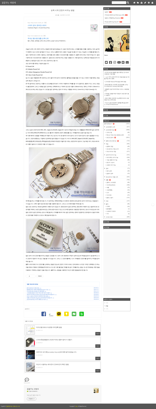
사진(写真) (118, 190)
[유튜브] (119, 62)
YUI (118, 213)
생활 (58, 15)
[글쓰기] (145, 2)
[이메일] (127, 62)
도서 (118, 192)
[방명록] (141, 2)
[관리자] (149, 2)
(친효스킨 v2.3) (16, 406)
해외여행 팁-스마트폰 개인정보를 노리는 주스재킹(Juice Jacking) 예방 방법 (116, 85)
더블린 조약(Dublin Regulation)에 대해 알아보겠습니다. (39, 298)
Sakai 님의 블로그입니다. (34, 395)
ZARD (118, 206)
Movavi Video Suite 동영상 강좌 (118, 135)
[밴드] (81, 314)
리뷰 (117, 201)
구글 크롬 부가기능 (118, 160)
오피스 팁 (118, 132)
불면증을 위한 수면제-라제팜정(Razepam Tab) (37, 289)
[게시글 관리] (33, 276)
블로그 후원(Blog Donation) (114, 18)
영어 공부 (118, 171)
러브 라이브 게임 (118, 151)
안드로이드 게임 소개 (118, 149)
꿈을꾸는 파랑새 (9, 2)
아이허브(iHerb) (118, 185)
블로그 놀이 (118, 197)
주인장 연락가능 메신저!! (113, 22)
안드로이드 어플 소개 (117, 177)
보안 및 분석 (118, 137)
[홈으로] (134, 2)
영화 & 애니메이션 (117, 141)
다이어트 (118, 195)
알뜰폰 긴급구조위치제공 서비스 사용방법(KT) (116, 90)
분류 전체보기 (117, 123)
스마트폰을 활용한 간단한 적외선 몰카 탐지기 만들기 (38, 293)
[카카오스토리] (66, 314)
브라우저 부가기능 (117, 155)
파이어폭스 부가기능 (118, 157)
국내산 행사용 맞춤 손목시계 (38, 38)
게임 (117, 144)
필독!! (108, 12)
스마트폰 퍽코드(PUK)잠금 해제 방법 (115, 81)
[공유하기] (31, 276)
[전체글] (138, 2)
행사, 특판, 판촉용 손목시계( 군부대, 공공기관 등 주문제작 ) (47, 41)
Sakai (76, 406)
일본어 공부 (118, 173)
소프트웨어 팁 (117, 130)
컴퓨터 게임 (118, 146)
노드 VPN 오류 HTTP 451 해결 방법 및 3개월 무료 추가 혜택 (116, 77)
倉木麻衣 (118, 209)
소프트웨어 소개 (117, 127)
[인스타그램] (115, 62)
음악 (117, 204)
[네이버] (74, 314)
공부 (117, 168)
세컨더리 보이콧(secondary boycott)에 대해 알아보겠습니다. (41, 294)
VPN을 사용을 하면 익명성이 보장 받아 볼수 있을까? (116, 94)
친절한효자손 (9, 406)
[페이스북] (43, 314)
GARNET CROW (118, 211)
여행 (118, 187)
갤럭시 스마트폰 (118, 182)
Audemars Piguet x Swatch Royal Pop (39, 28)
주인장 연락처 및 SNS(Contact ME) (116, 15)
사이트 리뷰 (117, 217)
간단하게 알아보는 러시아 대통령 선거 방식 (36, 299)
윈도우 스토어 (118, 162)
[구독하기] (152, 204)
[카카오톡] (59, 314)
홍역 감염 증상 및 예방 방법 (33, 288)
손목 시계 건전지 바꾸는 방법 (62, 10)
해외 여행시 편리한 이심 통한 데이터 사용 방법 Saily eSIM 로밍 (116, 99)
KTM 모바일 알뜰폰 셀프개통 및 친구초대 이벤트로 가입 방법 (116, 73)
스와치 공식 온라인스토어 (37, 25)
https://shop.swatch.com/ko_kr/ (36, 22)
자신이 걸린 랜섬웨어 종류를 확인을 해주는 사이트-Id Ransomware (116, 103)
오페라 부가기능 (118, 165)
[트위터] (51, 315)
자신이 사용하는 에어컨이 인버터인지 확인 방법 (37, 296)
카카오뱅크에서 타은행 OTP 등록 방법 (35, 291)
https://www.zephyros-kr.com (35, 35)
